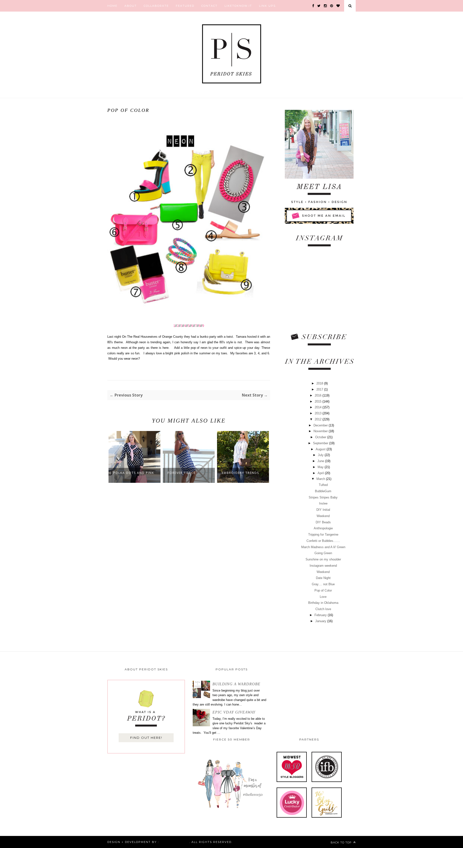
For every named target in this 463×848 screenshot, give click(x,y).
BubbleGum (323, 491)
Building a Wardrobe (236, 684)
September (321, 443)
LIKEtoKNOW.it (238, 5)
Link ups (267, 5)
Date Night (323, 578)
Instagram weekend (323, 565)
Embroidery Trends (240, 473)
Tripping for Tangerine (323, 534)
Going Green (323, 553)
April (321, 473)
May (321, 467)
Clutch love (323, 609)
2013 (318, 413)
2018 (320, 383)
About (130, 5)
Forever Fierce (182, 473)
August (321, 449)
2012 (318, 419)
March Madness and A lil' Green (323, 547)
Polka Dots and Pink (133, 473)
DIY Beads (323, 522)
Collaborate (156, 5)
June (321, 461)
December (321, 425)
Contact (209, 5)
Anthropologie (323, 528)
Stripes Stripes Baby (323, 497)
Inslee (323, 503)
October (321, 437)
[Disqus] (188, 565)
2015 (318, 401)
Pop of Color (323, 590)
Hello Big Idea (174, 842)
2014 (318, 407)
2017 (320, 389)
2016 (318, 395)
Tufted (323, 485)
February (321, 615)
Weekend (323, 516)
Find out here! (146, 738)
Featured (185, 5)
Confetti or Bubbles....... (323, 541)
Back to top (342, 842)
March (321, 479)
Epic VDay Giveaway (233, 712)
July (321, 455)
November (321, 431)
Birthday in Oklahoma (323, 603)
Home (112, 5)
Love (323, 597)
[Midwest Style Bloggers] (292, 781)
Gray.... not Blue (323, 584)
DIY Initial (323, 509)
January (321, 621)
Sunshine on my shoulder (323, 559)
